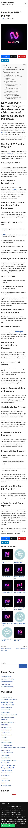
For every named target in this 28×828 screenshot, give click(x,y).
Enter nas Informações (11, 85)
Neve (8, 806)
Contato (3, 803)
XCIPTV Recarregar (6, 785)
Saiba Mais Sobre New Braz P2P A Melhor (13, 84)
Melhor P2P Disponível (6, 742)
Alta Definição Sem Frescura (12, 91)
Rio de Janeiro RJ (5, 775)
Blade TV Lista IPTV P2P (7, 702)
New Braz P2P (15, 189)
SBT (4, 234)
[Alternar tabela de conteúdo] (23, 65)
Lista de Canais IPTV (6, 730)
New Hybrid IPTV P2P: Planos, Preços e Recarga (13, 747)
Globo (4, 229)
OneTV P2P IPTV (5, 750)
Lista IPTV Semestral (6, 735)
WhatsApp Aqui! (19, 331)
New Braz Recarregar (6, 745)
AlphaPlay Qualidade (6, 676)
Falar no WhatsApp (9, 825)
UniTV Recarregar (5, 780)
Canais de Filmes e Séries (7, 704)
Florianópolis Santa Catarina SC (9, 714)
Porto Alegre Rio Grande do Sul (8, 760)
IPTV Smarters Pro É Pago (7, 679)
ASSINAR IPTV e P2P (6, 697)
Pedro (4, 18)
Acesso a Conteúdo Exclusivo (11, 92)
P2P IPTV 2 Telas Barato (7, 752)
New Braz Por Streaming (7, 686)
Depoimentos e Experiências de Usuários (13, 87)
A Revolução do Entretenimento (13, 75)
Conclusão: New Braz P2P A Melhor (12, 95)
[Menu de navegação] (25, 3)
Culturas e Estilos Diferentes (12, 94)
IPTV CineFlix (4, 719)
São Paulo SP (4, 778)
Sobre (7, 803)
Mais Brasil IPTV (5, 740)
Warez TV (3, 783)
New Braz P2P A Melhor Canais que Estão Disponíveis (13, 77)
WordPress (18, 806)
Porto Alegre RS (5, 762)
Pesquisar (3, 663)
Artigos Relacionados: (11, 98)
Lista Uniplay (4, 737)
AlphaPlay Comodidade (7, 681)
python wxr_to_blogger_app (8, 765)
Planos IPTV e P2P (6, 757)
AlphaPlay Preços (5, 684)
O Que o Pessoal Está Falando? (13, 88)
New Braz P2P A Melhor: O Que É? (12, 72)
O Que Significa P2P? (11, 74)
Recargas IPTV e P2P (6, 770)
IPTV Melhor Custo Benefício (8, 722)
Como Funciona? (10, 82)
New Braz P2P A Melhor (12, 153)
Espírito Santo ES (5, 712)
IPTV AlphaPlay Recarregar (8, 717)
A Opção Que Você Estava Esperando (14, 97)
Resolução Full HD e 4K (7, 773)
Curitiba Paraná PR (6, 709)
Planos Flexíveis (5, 755)
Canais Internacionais (6, 707)
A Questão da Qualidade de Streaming (13, 90)
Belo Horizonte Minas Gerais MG (9, 699)
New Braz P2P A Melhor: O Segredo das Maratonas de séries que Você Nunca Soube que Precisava (13, 69)
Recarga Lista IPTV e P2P (7, 768)
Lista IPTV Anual (5, 732)
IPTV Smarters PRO (6, 727)
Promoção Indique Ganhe (10, 81)
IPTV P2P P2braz (5, 725)
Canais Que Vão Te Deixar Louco (13, 79)
